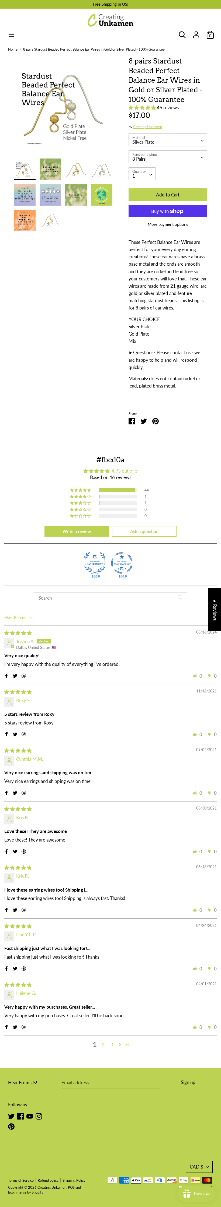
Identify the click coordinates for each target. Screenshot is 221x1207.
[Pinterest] (11, 1126)
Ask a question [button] (144, 531)
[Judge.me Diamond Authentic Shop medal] (95, 563)
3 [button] (111, 1044)
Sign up (188, 1082)
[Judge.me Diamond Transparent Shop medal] (122, 563)
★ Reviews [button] (215, 609)
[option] (63, 107)
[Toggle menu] (11, 34)
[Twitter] (11, 1116)
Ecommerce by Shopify (25, 1192)
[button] (143, 107)
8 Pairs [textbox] (139, 159)
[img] (18, 633)
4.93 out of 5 (125, 471)
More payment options (168, 224)
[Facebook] (20, 1116)
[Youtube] (29, 1116)
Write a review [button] (77, 531)
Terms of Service (21, 1180)
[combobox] (168, 139)
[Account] (196, 33)
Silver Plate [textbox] (143, 142)
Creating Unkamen (147, 127)
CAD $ (196, 1167)
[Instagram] (39, 1116)
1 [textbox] (133, 176)
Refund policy (48, 1180)
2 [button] (103, 1044)
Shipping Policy (74, 1180)
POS (71, 1187)
